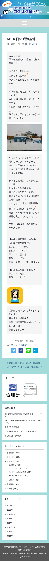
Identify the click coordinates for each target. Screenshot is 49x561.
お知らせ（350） (14, 457)
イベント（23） (13, 461)
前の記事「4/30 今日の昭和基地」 (25, 363)
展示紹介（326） (14, 453)
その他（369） (13, 489)
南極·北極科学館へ (28, 10)
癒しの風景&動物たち (13, 436)
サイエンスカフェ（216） (19, 468)
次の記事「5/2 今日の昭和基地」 (23, 366)
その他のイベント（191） (19, 476)
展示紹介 (33, 44)
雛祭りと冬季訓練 (12, 427)
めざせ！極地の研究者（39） (20, 472)
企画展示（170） (15, 465)
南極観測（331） (13, 480)
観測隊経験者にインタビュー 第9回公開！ (21, 431)
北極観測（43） (13, 484)
